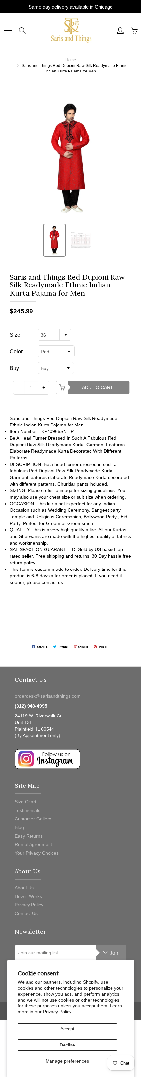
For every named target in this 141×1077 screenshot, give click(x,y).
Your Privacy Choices (37, 853)
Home (70, 60)
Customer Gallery (33, 818)
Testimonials (27, 810)
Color (16, 351)
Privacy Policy (57, 1011)
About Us (24, 887)
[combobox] (54, 335)
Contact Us (26, 913)
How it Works (28, 896)
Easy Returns (29, 836)
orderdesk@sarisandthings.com (48, 696)
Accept (67, 1028)
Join (115, 953)
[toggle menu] (7, 30)
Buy (14, 368)
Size (15, 335)
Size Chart (25, 801)
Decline (67, 1044)
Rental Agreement (33, 844)
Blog (19, 827)
